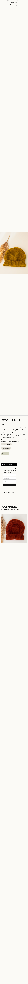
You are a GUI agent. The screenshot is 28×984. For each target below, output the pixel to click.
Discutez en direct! (6, 444)
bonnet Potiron (6, 544)
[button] (17, 5)
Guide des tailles (6, 448)
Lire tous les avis (5, 453)
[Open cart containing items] (12, 4)
